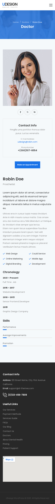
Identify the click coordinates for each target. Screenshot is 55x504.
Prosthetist (9, 184)
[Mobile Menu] (50, 5)
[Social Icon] (20, 112)
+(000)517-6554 (27, 150)
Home (16, 22)
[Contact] (5, 395)
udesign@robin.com (27, 141)
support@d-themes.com (21, 388)
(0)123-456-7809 (17, 394)
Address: (7, 380)
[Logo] (10, 5)
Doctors (25, 22)
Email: (5, 388)
